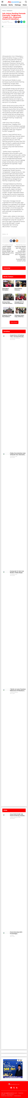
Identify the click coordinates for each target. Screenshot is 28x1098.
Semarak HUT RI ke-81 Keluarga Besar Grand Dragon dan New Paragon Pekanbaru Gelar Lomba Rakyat (19, 302)
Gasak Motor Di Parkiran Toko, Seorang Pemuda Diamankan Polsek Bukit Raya (17, 336)
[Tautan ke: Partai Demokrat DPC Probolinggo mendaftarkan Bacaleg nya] (6, 989)
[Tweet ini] (19, 22)
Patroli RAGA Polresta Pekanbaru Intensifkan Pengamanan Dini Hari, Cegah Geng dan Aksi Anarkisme (20, 289)
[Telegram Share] (21, 22)
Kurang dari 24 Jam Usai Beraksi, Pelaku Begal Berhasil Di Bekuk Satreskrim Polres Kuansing (17, 572)
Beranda (21, 1093)
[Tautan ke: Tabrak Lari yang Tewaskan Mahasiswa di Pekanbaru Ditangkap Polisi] (6, 746)
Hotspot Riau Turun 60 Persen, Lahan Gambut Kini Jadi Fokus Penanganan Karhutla (7, 302)
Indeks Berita (17, 1095)
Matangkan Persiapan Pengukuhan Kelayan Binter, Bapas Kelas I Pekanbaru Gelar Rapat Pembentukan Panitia (7, 289)
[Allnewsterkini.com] (14, 2)
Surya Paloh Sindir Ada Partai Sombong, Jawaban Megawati (17, 815)
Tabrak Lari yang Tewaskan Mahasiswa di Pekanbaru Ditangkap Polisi (18, 690)
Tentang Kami (10, 1094)
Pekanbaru (4, 22)
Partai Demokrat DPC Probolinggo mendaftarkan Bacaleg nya (18, 933)
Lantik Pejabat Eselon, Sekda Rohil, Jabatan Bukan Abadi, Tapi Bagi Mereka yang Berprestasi (8, 249)
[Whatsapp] (24, 22)
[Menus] (2, 2)
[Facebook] (11, 241)
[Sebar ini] (16, 22)
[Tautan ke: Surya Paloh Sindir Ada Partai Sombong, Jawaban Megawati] (6, 871)
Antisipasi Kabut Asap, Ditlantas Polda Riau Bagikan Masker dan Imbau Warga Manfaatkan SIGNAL (20, 316)
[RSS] (17, 241)
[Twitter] (14, 241)
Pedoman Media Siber (7, 1095)
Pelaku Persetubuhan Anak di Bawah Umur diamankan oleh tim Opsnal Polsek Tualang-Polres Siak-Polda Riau (18, 454)
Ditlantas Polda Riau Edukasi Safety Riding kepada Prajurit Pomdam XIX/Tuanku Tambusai (6, 316)
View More (14, 322)
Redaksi (3, 1094)
